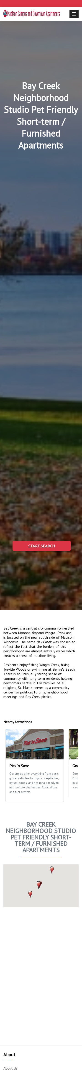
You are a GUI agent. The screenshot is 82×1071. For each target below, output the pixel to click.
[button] (30, 894)
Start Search (41, 546)
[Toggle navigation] (74, 14)
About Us (10, 1068)
